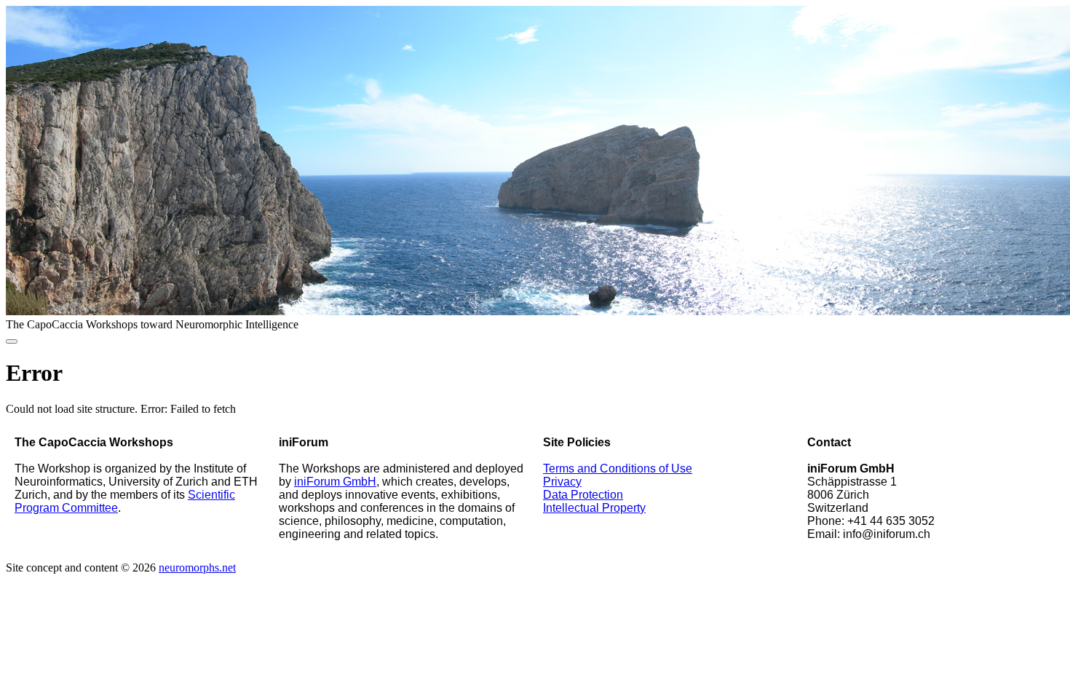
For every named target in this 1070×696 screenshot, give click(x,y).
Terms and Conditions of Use (617, 468)
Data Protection (583, 495)
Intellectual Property (594, 508)
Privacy (562, 481)
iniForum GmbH (335, 481)
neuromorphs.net (197, 567)
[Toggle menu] (11, 341)
